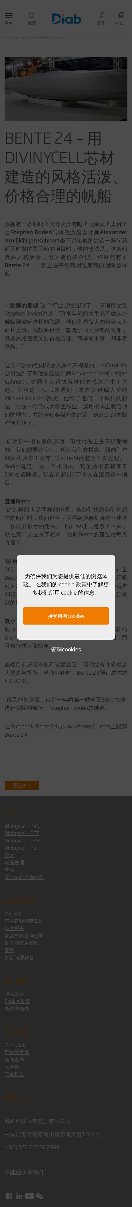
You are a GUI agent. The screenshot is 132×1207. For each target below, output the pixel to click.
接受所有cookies (66, 615)
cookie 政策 (73, 584)
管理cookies (66, 649)
